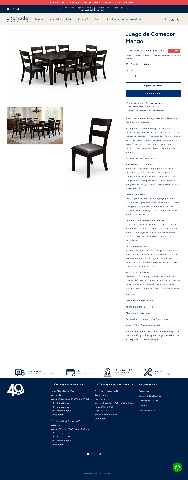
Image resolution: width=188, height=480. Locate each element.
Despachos (143, 391)
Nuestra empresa (146, 410)
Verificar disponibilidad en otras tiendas (146, 111)
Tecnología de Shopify (101, 474)
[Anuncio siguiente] (128, 9)
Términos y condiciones (149, 401)
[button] (40, 19)
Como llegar (57, 414)
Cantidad (129, 70)
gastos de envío (152, 55)
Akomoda (88, 474)
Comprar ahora (153, 93)
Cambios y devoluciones (149, 396)
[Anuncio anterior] (60, 9)
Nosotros (142, 405)
